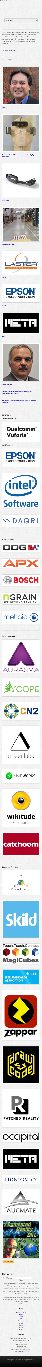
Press (21, 1327)
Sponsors (21, 1321)
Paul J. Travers (7, 384)
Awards (21, 1323)
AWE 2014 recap (21, 1312)
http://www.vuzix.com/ (8, 50)
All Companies (8, 1261)
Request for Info (24, 1351)
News (21, 1325)
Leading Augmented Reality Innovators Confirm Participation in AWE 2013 (17, 392)
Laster (4, 277)
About (21, 1329)
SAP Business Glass (8, 244)
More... (21, 1303)
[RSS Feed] (20, 27)
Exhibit (21, 1316)
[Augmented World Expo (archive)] (21, 13)
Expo (21, 1319)
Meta (3, 336)
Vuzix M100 (5, 200)
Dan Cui (4, 108)
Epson (4, 305)
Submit (21, 1314)
